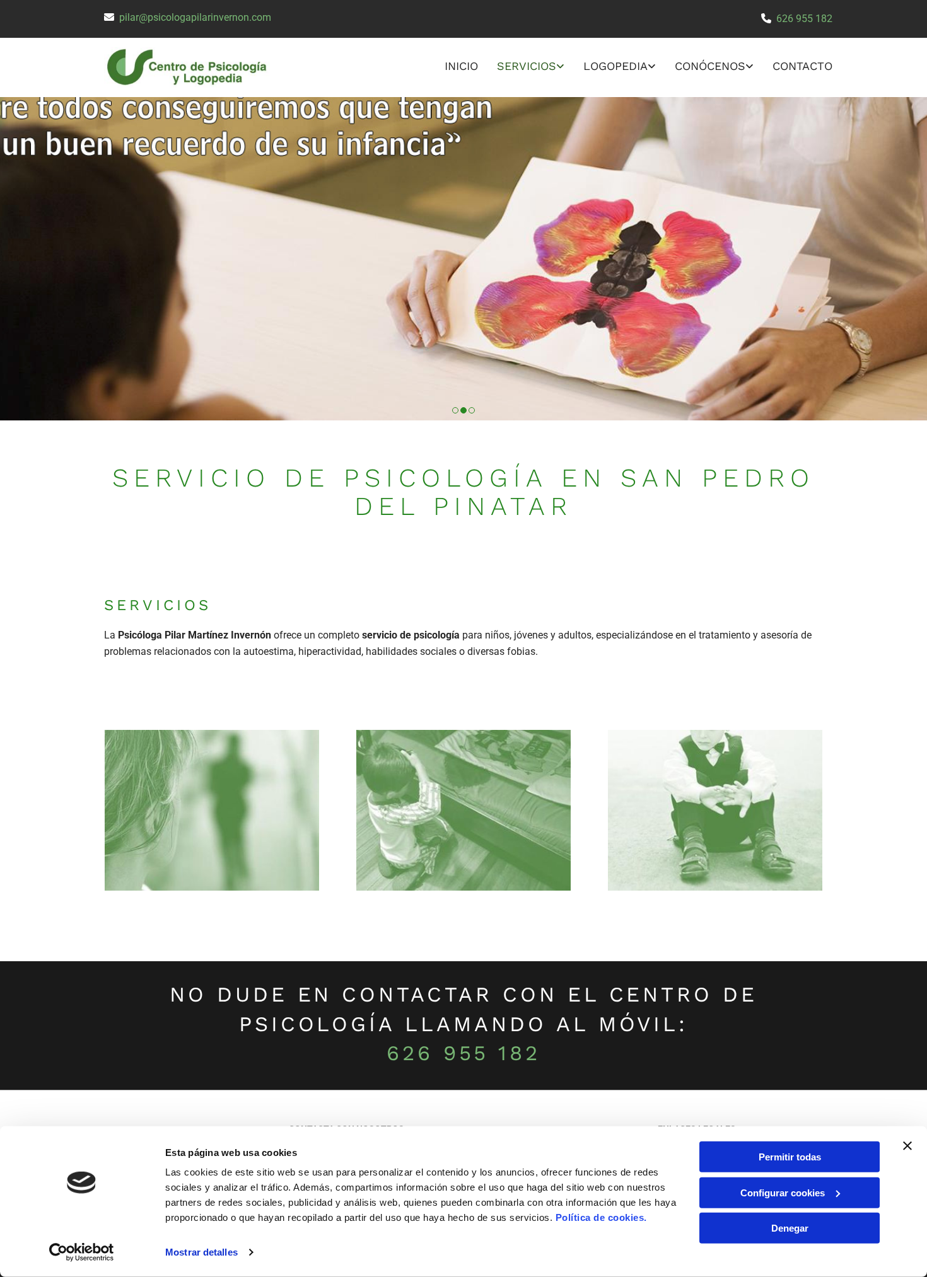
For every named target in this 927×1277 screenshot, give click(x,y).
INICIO (461, 65)
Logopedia (615, 65)
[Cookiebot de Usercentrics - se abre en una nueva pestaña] (81, 1252)
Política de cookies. (601, 1217)
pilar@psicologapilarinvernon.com (195, 17)
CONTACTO (802, 65)
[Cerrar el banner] (907, 1145)
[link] (521, 67)
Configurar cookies (782, 1192)
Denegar (789, 1228)
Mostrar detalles (201, 1252)
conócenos (710, 65)
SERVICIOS (526, 65)
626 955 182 (804, 19)
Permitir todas (790, 1157)
